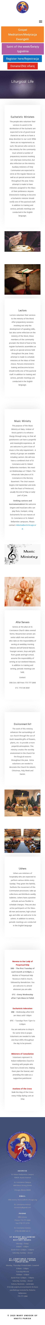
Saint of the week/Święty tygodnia (23, 49)
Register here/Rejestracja (22, 58)
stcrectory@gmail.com (22, 1207)
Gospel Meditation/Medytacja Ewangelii (22, 34)
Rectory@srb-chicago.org (27, 1200)
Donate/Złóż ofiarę (22, 66)
